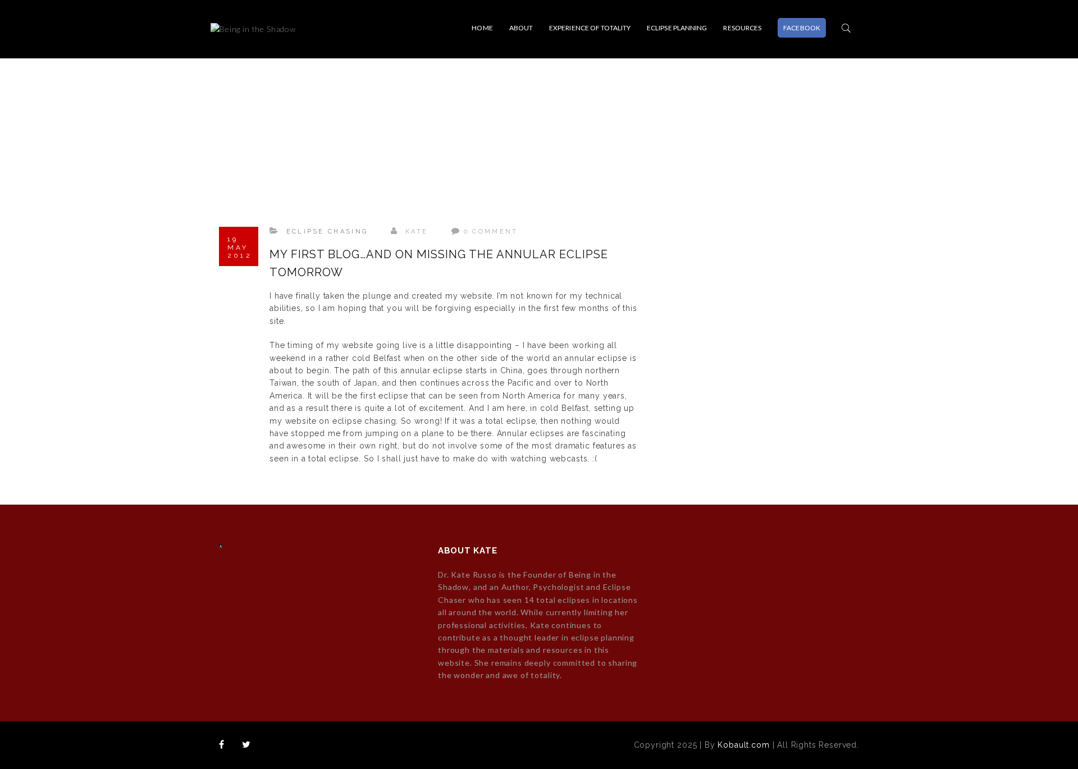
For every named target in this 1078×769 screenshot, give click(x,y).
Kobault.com (743, 744)
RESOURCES (742, 28)
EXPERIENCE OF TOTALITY (590, 28)
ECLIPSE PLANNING (677, 28)
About (521, 28)
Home (482, 28)
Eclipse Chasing (327, 231)
